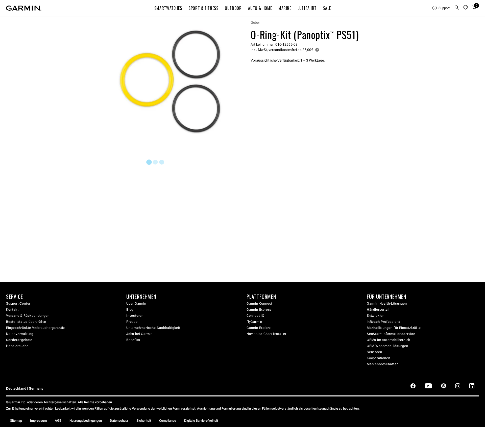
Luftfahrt (307, 8)
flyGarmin (254, 322)
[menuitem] (441, 8)
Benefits (133, 340)
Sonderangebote (19, 340)
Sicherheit (143, 420)
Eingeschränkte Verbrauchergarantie (35, 328)
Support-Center (18, 303)
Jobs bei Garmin (139, 334)
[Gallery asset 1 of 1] (170, 82)
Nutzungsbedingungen (85, 420)
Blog (129, 309)
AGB (58, 420)
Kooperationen (378, 358)
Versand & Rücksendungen (27, 315)
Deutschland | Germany (24, 388)
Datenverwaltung (19, 334)
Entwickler (375, 315)
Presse (132, 322)
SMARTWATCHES (168, 8)
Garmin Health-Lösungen (387, 303)
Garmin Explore (259, 328)
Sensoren (374, 352)
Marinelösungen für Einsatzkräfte (394, 328)
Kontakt (12, 309)
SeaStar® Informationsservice (391, 334)
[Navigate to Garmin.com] (23, 8)
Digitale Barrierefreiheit (201, 420)
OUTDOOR (233, 8)
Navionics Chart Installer (266, 334)
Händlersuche (17, 346)
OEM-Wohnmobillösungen (387, 346)
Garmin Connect (259, 303)
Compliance (167, 420)
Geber (255, 22)
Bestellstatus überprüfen (26, 322)
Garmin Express (259, 309)
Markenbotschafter (382, 364)
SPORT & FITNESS (203, 8)
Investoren (134, 315)
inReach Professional (384, 322)
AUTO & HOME (260, 8)
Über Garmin (136, 303)
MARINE (284, 8)
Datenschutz (119, 420)
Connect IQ (255, 315)
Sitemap (16, 420)
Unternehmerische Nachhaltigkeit (153, 328)
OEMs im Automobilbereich (388, 340)
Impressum (38, 420)
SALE (327, 8)
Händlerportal (378, 309)
